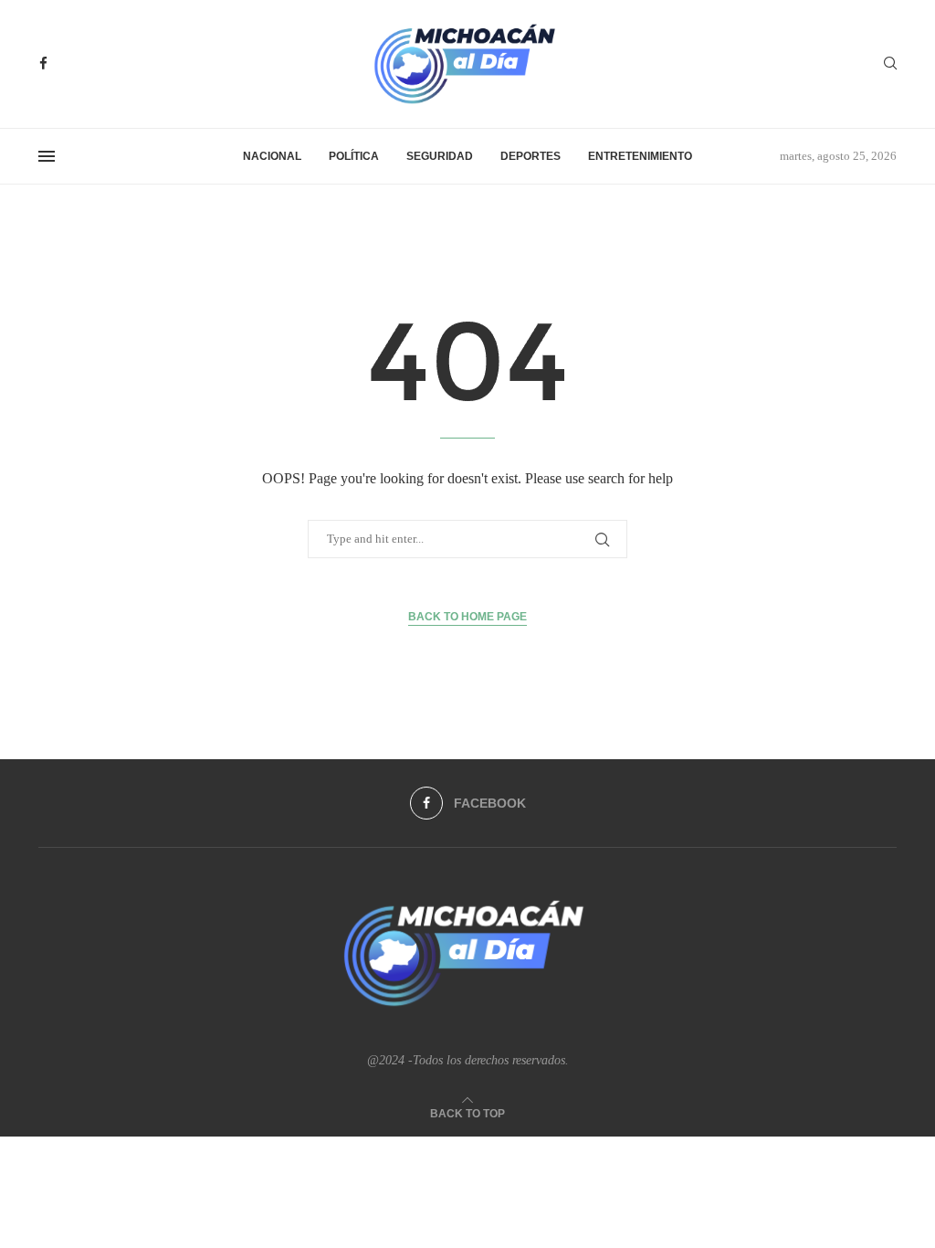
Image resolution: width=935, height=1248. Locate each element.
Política (354, 156)
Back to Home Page (467, 616)
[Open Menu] (46, 156)
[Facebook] (43, 63)
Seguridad (439, 156)
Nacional (272, 156)
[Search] (890, 64)
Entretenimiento (640, 156)
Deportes (530, 156)
